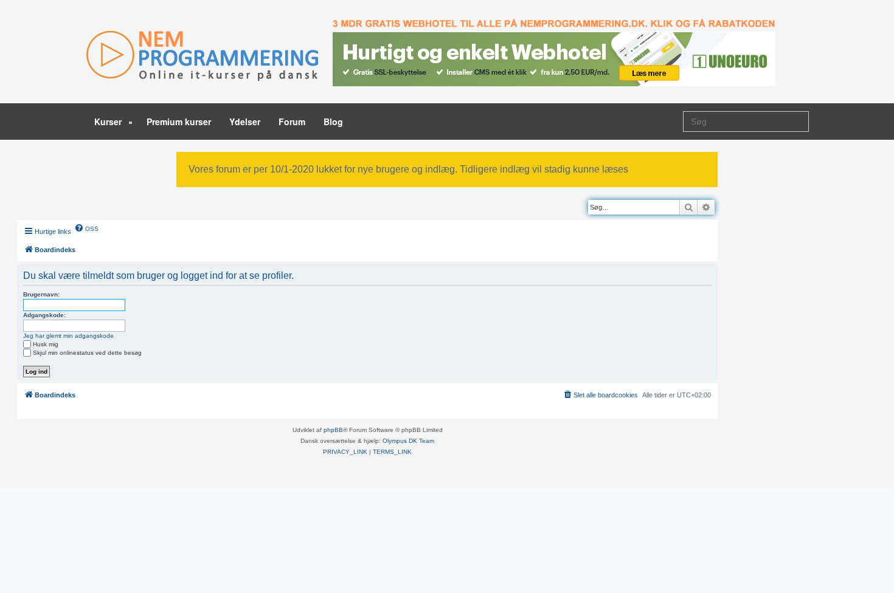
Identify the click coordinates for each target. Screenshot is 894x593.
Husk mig (45, 344)
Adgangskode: (44, 315)
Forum (292, 121)
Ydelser (244, 121)
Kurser (109, 121)
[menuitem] (86, 228)
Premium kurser (179, 121)
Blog (333, 121)
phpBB (333, 430)
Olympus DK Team (408, 440)
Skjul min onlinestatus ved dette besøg (87, 352)
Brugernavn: (41, 294)
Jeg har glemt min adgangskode (68, 335)
